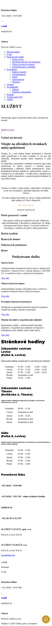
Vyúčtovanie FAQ (15, 97)
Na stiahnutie (12, 87)
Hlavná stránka (13, 52)
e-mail (4, 26)
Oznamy (10, 84)
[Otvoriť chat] (46, 619)
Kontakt (10, 94)
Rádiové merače (19, 72)
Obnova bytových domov (23, 64)
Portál (14, 77)
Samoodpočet (18, 79)
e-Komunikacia (19, 74)
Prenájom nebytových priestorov (26, 62)
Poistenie (16, 82)
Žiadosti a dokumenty (21, 92)
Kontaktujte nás (8, 555)
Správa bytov (18, 59)
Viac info (5, 278)
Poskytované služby (15, 57)
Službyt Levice (7, 130)
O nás (9, 54)
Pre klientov (12, 69)
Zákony (15, 89)
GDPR (10, 99)
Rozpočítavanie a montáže (23, 67)
